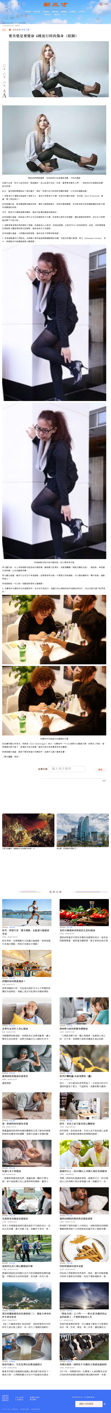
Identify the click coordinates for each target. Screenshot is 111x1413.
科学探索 (46, 11)
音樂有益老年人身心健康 (15, 1028)
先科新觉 (12, 1361)
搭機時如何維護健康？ (14, 981)
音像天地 (57, 14)
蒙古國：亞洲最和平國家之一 (67, 848)
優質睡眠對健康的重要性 (15, 1076)
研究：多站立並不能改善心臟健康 (77, 1123)
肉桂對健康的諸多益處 (71, 1266)
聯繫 (6, 7)
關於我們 (5, 1398)
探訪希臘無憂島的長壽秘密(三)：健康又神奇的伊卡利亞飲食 (26, 1315)
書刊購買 (33, 1399)
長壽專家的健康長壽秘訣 (15, 1218)
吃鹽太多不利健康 (11, 1171)
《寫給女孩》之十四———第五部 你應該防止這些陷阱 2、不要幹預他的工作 (83, 1315)
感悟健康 (64, 11)
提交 (100, 770)
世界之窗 (37, 11)
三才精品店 (19, 1399)
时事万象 (28, 11)
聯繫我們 (5, 1400)
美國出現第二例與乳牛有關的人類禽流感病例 (83, 1364)
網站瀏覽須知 (35, 1409)
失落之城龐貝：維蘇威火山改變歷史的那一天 (18, 848)
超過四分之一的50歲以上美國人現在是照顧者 (83, 1171)
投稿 (6, 4)
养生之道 (25, 30)
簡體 (106, 4)
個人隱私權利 (24, 1409)
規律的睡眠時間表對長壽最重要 (76, 1218)
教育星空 (48, 14)
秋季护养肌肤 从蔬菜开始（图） (76, 1076)
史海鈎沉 (73, 11)
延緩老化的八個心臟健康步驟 (17, 1266)
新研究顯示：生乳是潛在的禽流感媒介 (22, 1364)
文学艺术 (82, 11)
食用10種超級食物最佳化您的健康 (77, 930)
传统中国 (55, 11)
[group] (18, 20)
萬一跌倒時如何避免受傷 (15, 1123)
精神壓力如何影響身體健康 (74, 1028)
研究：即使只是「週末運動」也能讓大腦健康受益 (25, 932)
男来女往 (69, 1311)
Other (64, 14)
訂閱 (6, 11)
